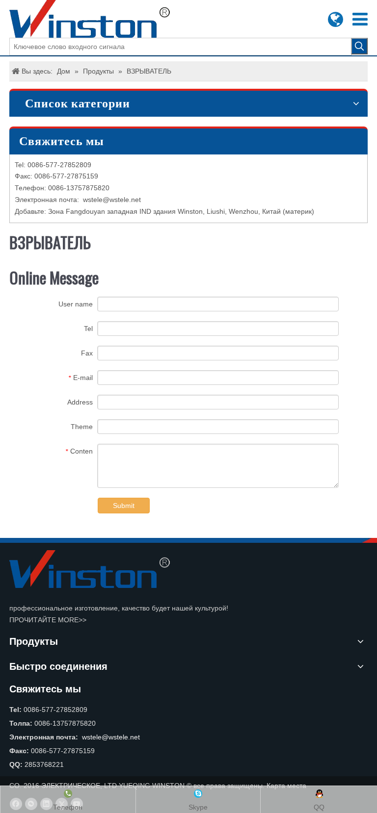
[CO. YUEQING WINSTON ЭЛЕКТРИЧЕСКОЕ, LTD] (89, 569)
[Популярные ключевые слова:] (359, 46)
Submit (124, 505)
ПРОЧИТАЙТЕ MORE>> (47, 620)
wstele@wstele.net (112, 199)
